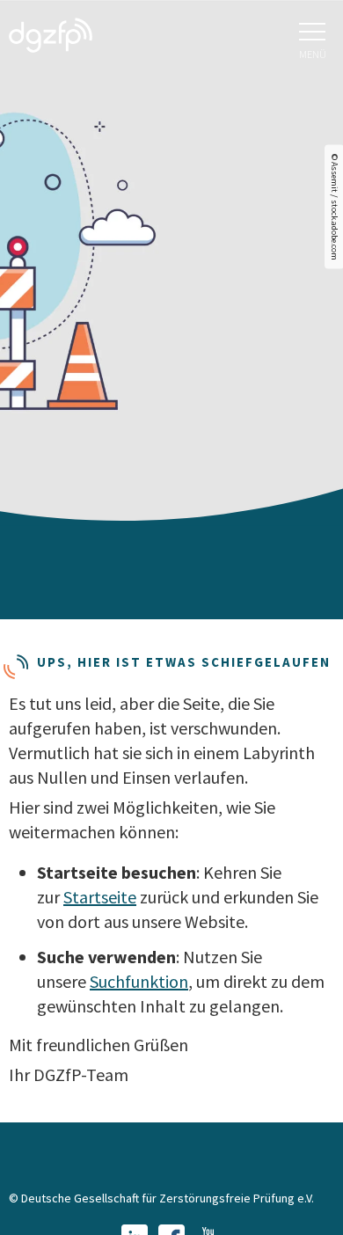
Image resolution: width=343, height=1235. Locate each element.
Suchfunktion (139, 981)
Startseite (99, 897)
